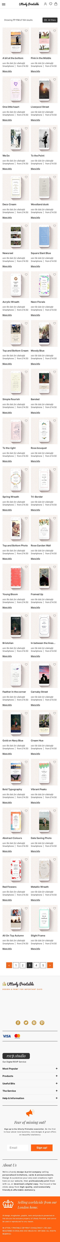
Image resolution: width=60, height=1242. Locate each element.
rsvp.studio (16, 1055)
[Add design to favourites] (26, 31)
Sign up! (41, 1147)
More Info (7, 71)
